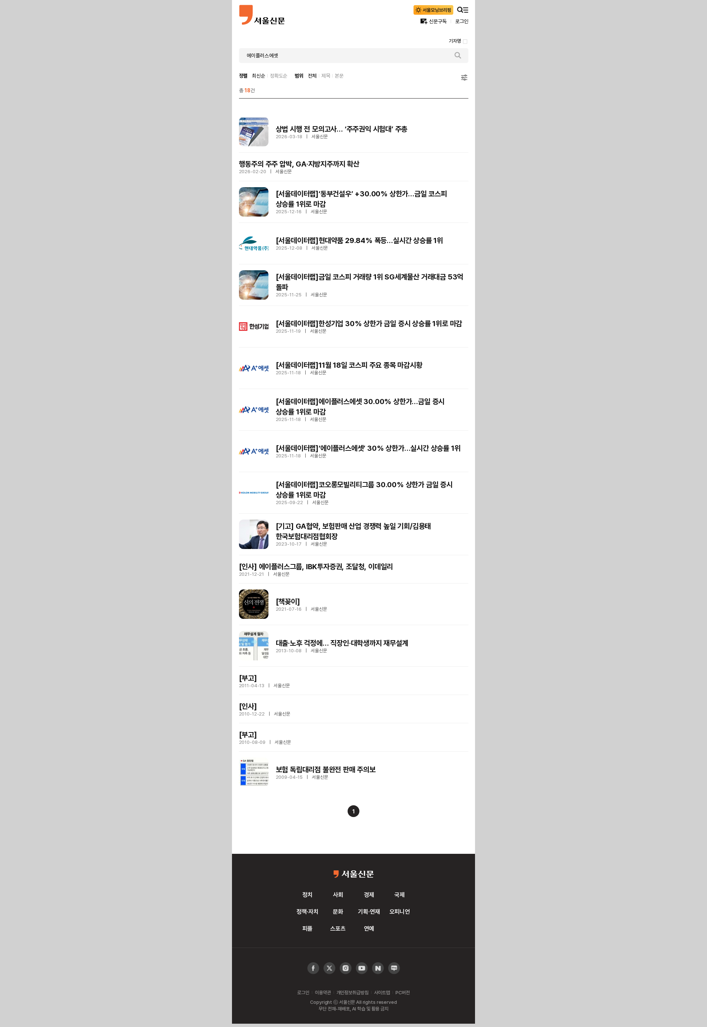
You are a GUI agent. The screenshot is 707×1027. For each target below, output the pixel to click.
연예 (369, 928)
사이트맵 (382, 992)
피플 (307, 928)
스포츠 (338, 928)
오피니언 (400, 911)
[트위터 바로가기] (329, 968)
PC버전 (402, 992)
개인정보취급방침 (353, 992)
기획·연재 (369, 911)
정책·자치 (307, 911)
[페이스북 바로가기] (313, 968)
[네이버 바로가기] (378, 968)
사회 (338, 895)
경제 (369, 895)
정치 (307, 895)
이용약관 (323, 992)
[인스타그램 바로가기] (362, 968)
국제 (399, 895)
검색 (458, 55)
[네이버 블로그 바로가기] (394, 968)
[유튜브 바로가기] (346, 968)
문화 (338, 911)
